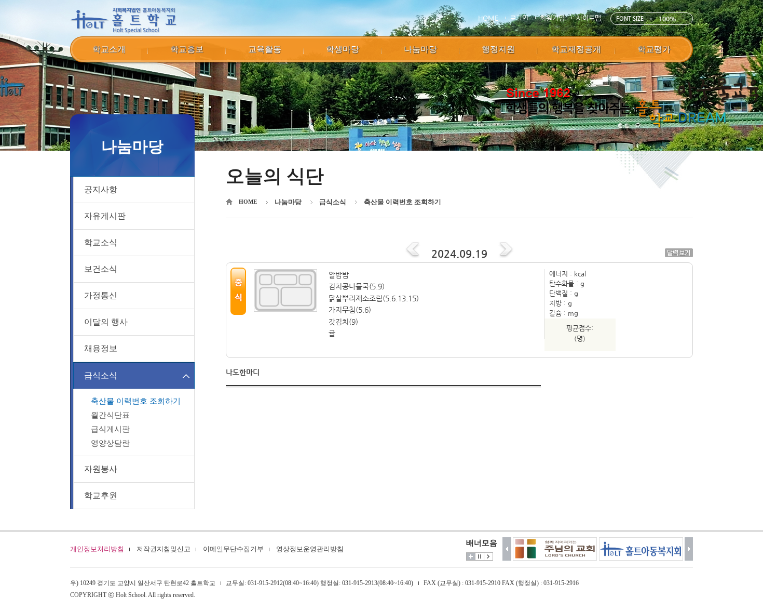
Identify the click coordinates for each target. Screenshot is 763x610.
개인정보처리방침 (97, 549)
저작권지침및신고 (163, 549)
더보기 (470, 556)
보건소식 (100, 268)
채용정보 (100, 348)
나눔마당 (288, 202)
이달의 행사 (106, 321)
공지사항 (100, 189)
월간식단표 (110, 415)
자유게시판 (105, 215)
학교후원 (100, 495)
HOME (488, 18)
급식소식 (100, 375)
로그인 (519, 18)
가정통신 (100, 295)
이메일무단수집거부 (233, 549)
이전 (506, 549)
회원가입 (552, 18)
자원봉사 (100, 469)
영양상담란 (110, 443)
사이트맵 (588, 18)
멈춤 (479, 556)
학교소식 (100, 242)
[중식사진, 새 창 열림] (288, 290)
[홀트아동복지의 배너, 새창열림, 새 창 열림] (555, 549)
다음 (689, 549)
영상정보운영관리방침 (310, 549)
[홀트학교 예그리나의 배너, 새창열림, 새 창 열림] (641, 549)
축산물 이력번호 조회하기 (136, 401)
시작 (488, 556)
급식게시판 (110, 429)
